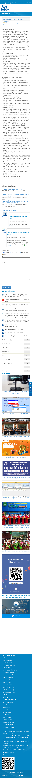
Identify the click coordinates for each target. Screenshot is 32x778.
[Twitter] (19, 775)
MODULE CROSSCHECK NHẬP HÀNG (12, 189)
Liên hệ (21, 3)
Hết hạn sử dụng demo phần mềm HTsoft (16, 335)
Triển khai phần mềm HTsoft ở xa (14, 329)
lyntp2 (17, 23)
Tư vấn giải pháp (8, 660)
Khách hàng (7, 667)
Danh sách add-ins (8, 724)
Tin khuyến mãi (6, 343)
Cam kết (6, 697)
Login (8, 3)
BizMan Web (15, 3)
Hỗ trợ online (7, 682)
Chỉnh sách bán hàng (9, 692)
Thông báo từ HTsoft (9, 722)
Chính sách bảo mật (9, 690)
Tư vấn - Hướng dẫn (7, 363)
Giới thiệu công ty (8, 702)
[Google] (16, 775)
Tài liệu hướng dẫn (8, 675)
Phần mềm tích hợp (9, 727)
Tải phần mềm (7, 657)
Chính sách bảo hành (9, 695)
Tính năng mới (5, 24)
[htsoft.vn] (6, 7)
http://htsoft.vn (8, 754)
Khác (5, 254)
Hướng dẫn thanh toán (9, 665)
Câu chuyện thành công (8, 371)
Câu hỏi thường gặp (9, 672)
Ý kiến (15, 252)
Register (3, 3)
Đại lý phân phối (8, 712)
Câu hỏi (7, 252)
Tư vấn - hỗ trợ (8, 680)
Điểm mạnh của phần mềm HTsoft (14, 332)
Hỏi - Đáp (4, 355)
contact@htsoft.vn (9, 752)
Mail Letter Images (7, 351)
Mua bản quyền (8, 662)
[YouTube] (22, 775)
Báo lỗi (23, 252)
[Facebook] (13, 775)
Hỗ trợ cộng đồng (8, 677)
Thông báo (5, 347)
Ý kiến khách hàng (8, 704)
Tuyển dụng (7, 707)
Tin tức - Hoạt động (7, 340)
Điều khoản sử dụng (9, 687)
